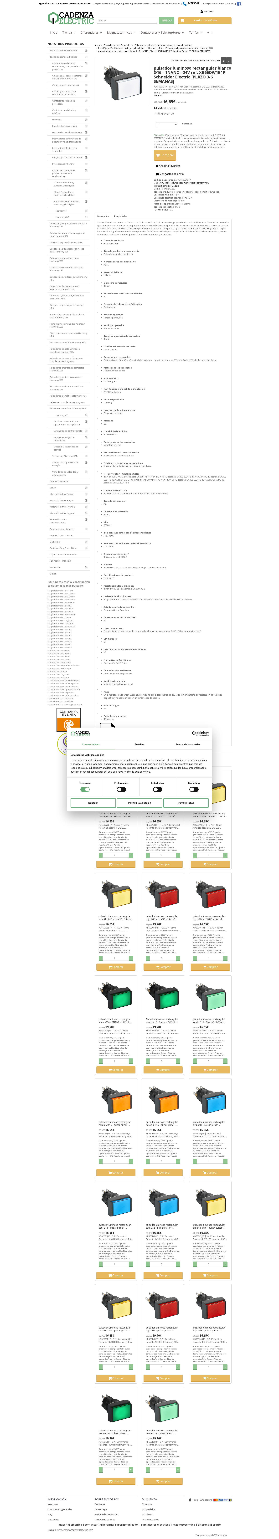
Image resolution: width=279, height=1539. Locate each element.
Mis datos (147, 1514)
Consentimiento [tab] (91, 744)
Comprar (167, 155)
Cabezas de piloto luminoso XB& (66, 242)
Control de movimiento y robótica (64, 112)
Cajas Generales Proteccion (63, 554)
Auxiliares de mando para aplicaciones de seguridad (67, 423)
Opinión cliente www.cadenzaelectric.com (70, 1529)
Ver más (158, 95)
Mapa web (53, 1519)
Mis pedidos (148, 1509)
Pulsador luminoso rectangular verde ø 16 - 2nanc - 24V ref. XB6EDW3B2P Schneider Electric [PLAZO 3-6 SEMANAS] (163, 1021)
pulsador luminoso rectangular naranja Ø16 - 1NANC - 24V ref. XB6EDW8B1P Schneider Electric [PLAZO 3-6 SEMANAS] (116, 815)
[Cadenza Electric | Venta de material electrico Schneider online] (70, 17)
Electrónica (55, 541)
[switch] (121, 789)
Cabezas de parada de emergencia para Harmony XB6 (67, 234)
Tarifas (194, 32)
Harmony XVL (62, 415)
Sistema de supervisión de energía (65, 464)
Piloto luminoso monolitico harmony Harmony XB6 (67, 325)
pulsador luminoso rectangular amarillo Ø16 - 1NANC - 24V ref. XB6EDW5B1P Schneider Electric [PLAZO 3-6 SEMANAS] (116, 918)
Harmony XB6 (62, 217)
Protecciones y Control (63, 163)
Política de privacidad (106, 1514)
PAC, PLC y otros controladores (67, 157)
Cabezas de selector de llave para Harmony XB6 (66, 269)
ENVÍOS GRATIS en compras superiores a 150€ (66, 3)
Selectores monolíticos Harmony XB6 (68, 408)
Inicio (53, 32)
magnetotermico (184, 1524)
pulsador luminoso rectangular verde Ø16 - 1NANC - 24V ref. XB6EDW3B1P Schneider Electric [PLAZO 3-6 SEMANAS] (210, 1021)
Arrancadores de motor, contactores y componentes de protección (67, 66)
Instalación (55, 567)
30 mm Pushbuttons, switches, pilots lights (64, 193)
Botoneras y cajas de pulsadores (64, 439)
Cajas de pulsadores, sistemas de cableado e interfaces (67, 77)
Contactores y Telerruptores (161, 32)
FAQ (49, 1514)
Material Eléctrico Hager (61, 500)
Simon (53, 487)
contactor (91, 1524)
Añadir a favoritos (169, 166)
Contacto (100, 1504)
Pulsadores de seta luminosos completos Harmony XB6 (65, 350)
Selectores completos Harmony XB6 (67, 402)
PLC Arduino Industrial (60, 560)
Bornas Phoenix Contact (61, 535)
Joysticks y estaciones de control (66, 448)
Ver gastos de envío (171, 174)
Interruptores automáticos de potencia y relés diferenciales (66, 140)
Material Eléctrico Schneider (63, 50)
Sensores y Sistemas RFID (65, 456)
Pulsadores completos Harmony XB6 (68, 342)
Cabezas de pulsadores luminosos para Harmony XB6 (67, 250)
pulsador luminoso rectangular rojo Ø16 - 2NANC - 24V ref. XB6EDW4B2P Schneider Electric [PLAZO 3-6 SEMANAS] (163, 918)
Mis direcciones (150, 1519)
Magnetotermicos (120, 32)
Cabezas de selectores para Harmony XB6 (68, 278)
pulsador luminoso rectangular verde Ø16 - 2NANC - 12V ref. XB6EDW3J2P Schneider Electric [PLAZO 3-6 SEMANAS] (115, 1021)
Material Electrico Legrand (62, 513)
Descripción (103, 216)
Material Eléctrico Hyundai (62, 506)
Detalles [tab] (139, 744)
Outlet (53, 573)
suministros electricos (155, 1524)
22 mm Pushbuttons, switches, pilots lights (64, 184)
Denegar (93, 802)
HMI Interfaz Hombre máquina (67, 132)
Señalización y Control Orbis (64, 548)
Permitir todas (186, 802)
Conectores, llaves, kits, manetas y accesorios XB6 (67, 297)
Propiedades (120, 216)
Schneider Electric (170, 185)
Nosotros (52, 1504)
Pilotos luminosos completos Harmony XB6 (68, 335)
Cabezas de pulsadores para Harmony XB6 (64, 260)
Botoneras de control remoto (68, 430)
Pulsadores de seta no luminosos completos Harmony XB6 (66, 360)
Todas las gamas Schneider (63, 56)
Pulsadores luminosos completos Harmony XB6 (66, 379)
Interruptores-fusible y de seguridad (65, 150)
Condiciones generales (59, 1509)
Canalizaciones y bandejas (65, 85)
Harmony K (61, 210)
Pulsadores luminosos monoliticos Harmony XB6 (198, 60)
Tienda (67, 32)
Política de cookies (105, 1519)
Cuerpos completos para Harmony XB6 (67, 306)
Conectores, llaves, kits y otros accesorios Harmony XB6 (65, 288)
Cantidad (187, 123)
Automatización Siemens (62, 529)
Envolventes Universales (64, 125)
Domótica (57, 119)
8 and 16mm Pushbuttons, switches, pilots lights (66, 203)
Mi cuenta (209, 11)
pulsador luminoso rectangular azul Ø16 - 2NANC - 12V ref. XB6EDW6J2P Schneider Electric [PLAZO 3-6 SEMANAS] (162, 815)
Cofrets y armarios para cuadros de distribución (64, 93)
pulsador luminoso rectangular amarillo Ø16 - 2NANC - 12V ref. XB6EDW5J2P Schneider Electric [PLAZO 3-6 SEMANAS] (209, 815)
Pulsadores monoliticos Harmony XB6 (68, 395)
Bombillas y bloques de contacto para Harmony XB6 (68, 225)
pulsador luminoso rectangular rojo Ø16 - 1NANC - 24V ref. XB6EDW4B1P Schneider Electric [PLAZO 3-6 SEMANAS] (210, 918)
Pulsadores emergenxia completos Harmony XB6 (67, 369)
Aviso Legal (101, 1509)
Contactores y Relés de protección (63, 102)
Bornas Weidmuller (59, 481)
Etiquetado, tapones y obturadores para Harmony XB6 (67, 316)
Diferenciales (90, 32)
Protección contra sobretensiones (58, 521)
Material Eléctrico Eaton (61, 493)
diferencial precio (209, 1524)
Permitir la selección (139, 802)
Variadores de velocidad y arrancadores (65, 473)
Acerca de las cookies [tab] (188, 744)
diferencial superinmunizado (119, 1524)
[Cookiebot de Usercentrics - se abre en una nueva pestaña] (194, 733)
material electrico (70, 1524)
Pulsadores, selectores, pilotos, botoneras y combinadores (63, 173)
